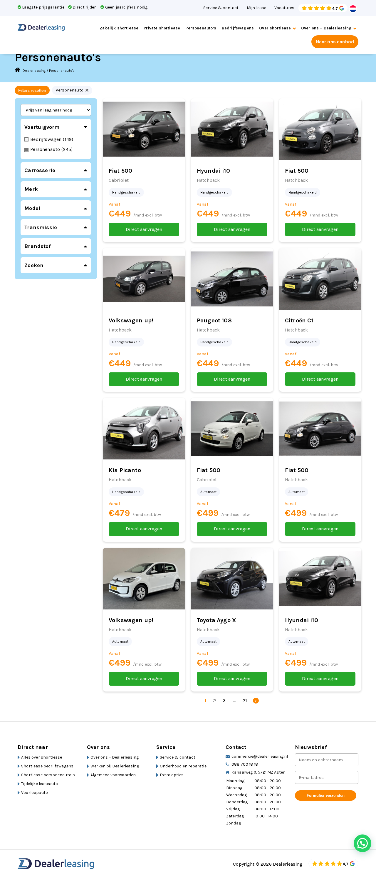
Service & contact (221, 7)
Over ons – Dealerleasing (326, 28)
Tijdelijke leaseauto (39, 783)
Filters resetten (32, 90)
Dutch (353, 8)
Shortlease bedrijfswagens (47, 766)
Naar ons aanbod (335, 41)
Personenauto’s (200, 28)
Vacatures (284, 7)
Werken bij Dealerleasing (114, 766)
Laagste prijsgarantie (42, 7)
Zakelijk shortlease (119, 28)
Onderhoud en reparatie (183, 766)
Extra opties (172, 774)
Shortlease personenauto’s (48, 774)
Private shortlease (162, 28)
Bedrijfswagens (238, 28)
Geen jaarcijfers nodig (125, 7)
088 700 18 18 (244, 764)
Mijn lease (256, 7)
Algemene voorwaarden (113, 774)
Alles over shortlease (41, 757)
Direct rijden (84, 7)
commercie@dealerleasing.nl (259, 756)
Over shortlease (275, 28)
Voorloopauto (34, 792)
